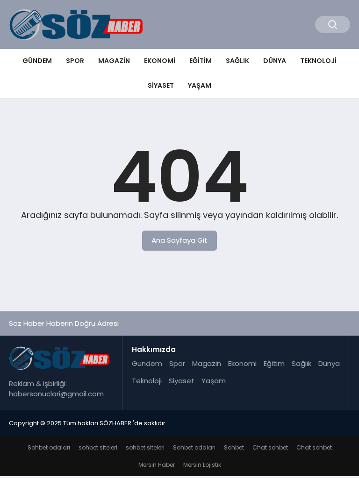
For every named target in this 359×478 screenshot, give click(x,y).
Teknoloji (318, 60)
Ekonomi (159, 60)
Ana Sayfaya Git (179, 240)
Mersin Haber (156, 465)
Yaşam (199, 85)
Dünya (274, 60)
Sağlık (237, 60)
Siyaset (161, 85)
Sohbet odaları (49, 447)
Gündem (37, 60)
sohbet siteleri (98, 447)
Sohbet (234, 447)
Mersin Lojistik (202, 465)
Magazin (114, 60)
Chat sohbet (270, 447)
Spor (75, 60)
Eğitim (200, 60)
